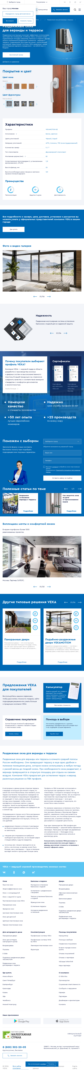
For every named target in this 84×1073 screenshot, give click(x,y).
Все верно (10, 21)
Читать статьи (14, 734)
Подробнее (28, 511)
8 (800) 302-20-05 (14, 1047)
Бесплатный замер (16, 55)
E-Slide (61, 907)
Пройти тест (54, 734)
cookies (43, 1064)
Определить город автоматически (18, 14)
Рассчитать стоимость (62, 705)
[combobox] (45, 441)
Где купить (13, 229)
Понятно (51, 1064)
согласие (55, 466)
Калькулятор (43, 9)
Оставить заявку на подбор (62, 478)
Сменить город (26, 21)
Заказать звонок (62, 9)
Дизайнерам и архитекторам (69, 1000)
